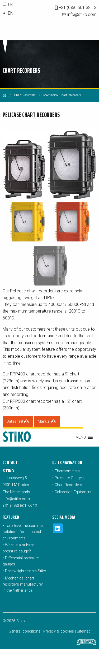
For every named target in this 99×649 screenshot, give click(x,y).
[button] (81, 437)
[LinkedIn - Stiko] (58, 532)
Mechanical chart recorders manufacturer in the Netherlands (23, 584)
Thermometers (67, 471)
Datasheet (15, 421)
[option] (27, 13)
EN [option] (10, 13)
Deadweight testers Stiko (25, 571)
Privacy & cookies (58, 631)
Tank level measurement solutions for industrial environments (24, 531)
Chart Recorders (25, 95)
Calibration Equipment (73, 492)
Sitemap (84, 631)
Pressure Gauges (69, 478)
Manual (44, 421)
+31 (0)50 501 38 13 (77, 7)
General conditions (24, 631)
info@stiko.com (81, 14)
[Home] (4, 95)
